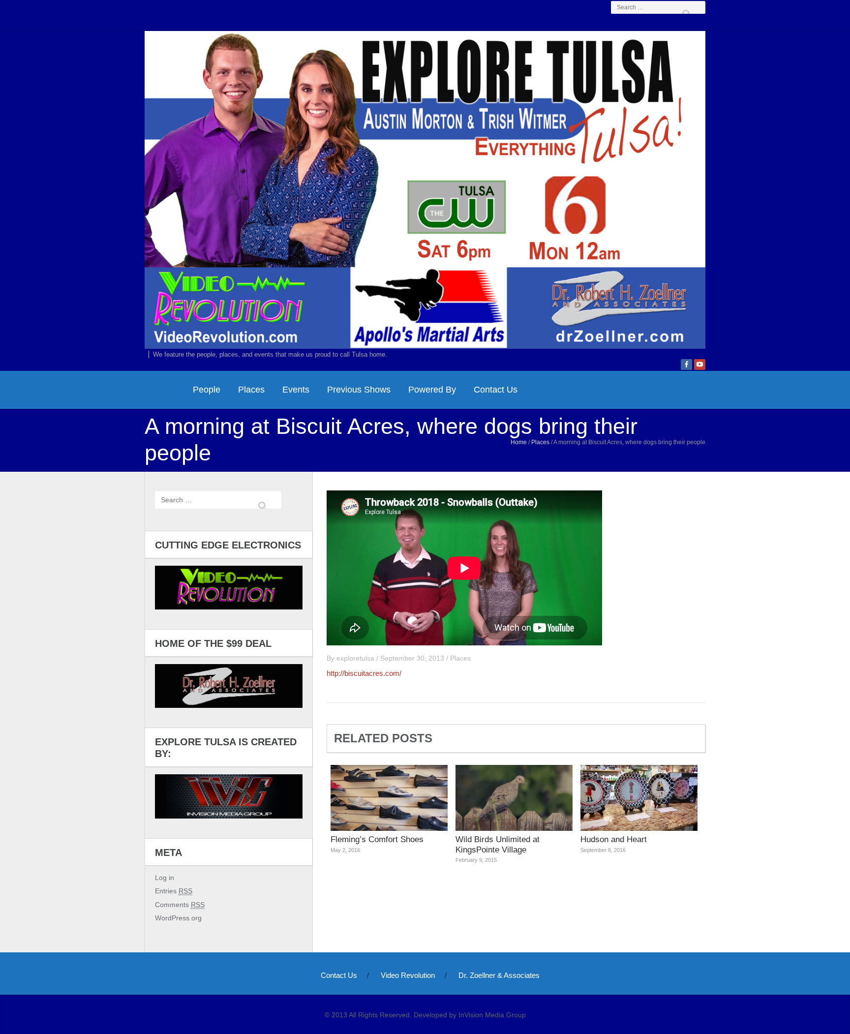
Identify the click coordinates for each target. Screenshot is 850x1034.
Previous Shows (359, 390)
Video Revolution (408, 975)
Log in (164, 878)
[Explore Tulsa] (425, 188)
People (206, 390)
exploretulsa (355, 658)
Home (519, 442)
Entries (173, 891)
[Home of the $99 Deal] (229, 686)
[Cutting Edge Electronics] (229, 587)
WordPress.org (178, 918)
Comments (180, 905)
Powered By (432, 390)
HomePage (164, 389)
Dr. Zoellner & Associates (499, 975)
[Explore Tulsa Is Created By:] (229, 796)
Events (295, 390)
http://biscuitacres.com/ (364, 673)
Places (251, 390)
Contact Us (495, 390)
